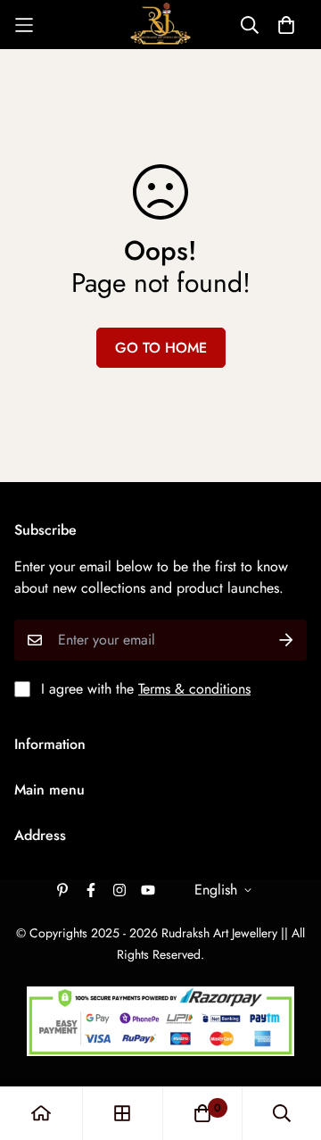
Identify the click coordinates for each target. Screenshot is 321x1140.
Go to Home (161, 347)
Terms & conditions (194, 688)
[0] (202, 1113)
